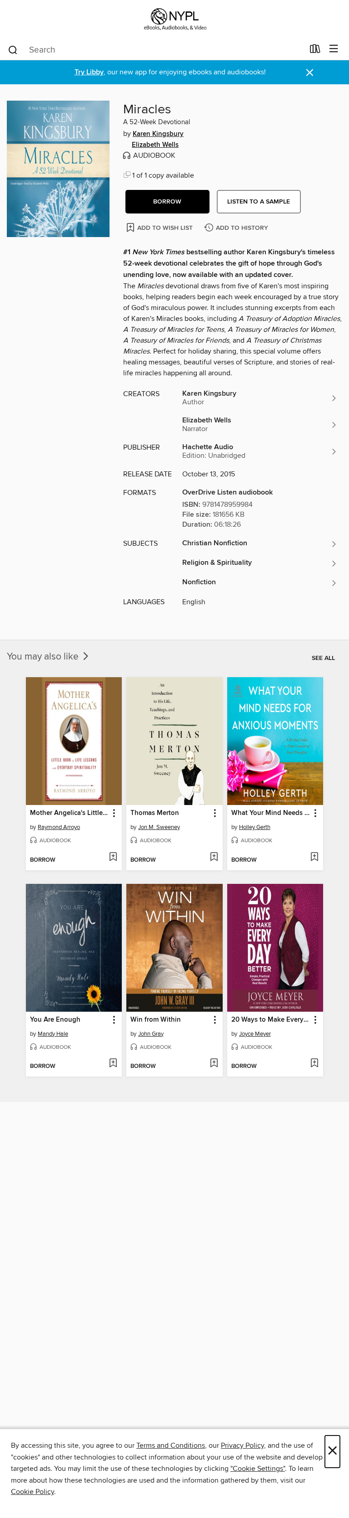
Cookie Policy (32, 1491)
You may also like (44, 657)
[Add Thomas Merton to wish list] (213, 857)
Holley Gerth (254, 827)
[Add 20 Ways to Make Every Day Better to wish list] (314, 1064)
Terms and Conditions (170, 1445)
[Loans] (315, 51)
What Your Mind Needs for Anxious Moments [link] (270, 813)
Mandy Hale (53, 1034)
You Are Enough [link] (55, 1020)
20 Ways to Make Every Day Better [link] (270, 1020)
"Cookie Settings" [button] (257, 1468)
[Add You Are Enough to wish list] (113, 1064)
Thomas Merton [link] (154, 813)
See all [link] (323, 658)
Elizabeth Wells (155, 145)
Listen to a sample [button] (258, 202)
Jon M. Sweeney (159, 827)
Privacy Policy (242, 1445)
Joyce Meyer (255, 1034)
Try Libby (89, 72)
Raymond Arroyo (59, 827)
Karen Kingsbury (158, 134)
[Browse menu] (333, 49)
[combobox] (155, 50)
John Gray (151, 1034)
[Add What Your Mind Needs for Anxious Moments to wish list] (314, 857)
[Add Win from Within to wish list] (213, 1064)
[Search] (13, 49)
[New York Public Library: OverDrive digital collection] (174, 19)
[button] (167, 201)
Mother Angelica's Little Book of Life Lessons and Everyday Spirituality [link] (69, 813)
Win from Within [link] (155, 1020)
